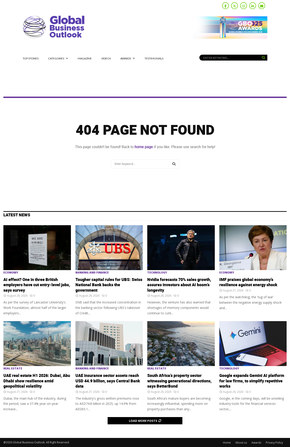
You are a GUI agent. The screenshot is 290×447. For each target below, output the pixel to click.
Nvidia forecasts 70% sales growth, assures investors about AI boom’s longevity (179, 285)
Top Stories (31, 58)
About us (241, 443)
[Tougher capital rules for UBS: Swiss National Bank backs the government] (109, 247)
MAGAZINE (85, 58)
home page (144, 146)
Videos (106, 58)
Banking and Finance (92, 272)
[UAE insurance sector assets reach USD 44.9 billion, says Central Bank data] (109, 343)
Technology (157, 272)
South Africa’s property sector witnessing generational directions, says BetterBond (179, 381)
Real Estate (12, 368)
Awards (125, 58)
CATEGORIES (56, 58)
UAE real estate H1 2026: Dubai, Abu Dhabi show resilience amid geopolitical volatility (36, 381)
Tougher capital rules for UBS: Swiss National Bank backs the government (108, 285)
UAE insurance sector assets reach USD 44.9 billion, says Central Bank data (107, 381)
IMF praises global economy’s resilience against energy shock (248, 282)
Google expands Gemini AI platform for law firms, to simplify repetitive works (251, 381)
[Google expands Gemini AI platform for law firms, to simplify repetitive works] (253, 343)
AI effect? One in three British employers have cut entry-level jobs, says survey (36, 285)
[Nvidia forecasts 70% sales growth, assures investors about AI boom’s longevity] (181, 247)
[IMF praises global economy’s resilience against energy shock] (253, 247)
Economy (10, 272)
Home (227, 443)
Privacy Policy (274, 443)
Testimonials (154, 58)
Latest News (16, 215)
